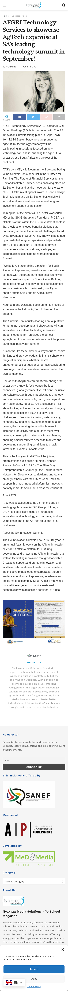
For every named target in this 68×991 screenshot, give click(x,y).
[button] (63, 949)
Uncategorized (19, 16)
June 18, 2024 (30, 66)
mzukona (11, 66)
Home (6, 16)
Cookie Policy (34, 986)
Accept (34, 969)
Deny (34, 978)
